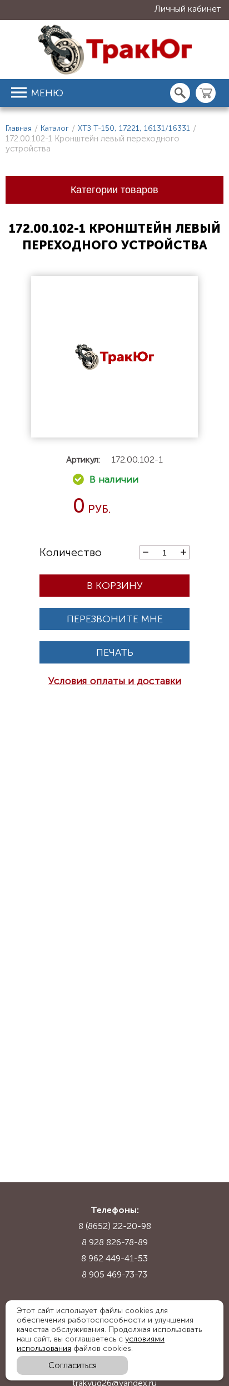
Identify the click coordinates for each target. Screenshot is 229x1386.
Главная (19, 128)
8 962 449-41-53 (114, 1258)
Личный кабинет (188, 8)
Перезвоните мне (115, 619)
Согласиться (72, 1365)
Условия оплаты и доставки (114, 681)
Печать (114, 652)
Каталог (55, 128)
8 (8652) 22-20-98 (114, 1226)
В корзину (115, 585)
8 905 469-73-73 (114, 1274)
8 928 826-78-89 (115, 1242)
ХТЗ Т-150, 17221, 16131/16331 (134, 128)
